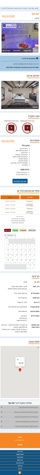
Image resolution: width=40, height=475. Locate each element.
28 (12, 260)
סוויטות (35, 107)
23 (34, 260)
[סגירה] (17, 359)
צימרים (25, 8)
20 (16, 255)
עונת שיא (10, 197)
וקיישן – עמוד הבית (33, 8)
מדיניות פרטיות (20, 463)
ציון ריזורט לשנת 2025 (27, 121)
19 (21, 255)
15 (8, 250)
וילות (20, 437)
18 (25, 255)
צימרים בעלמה (19, 366)
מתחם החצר (16, 50)
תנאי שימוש (20, 460)
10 (29, 250)
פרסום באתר (20, 457)
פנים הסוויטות (27, 50)
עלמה (37, 18)
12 (21, 250)
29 (8, 260)
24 (29, 260)
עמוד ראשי (20, 451)
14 (12, 250)
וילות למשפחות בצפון (20, 440)
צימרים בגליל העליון (8, 8)
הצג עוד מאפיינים (20, 181)
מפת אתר (20, 466)
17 (29, 255)
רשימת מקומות (20, 454)
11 (25, 250)
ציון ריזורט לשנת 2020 (11, 121)
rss (19, 472)
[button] (20, 370)
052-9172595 (8, 15)
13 (16, 250)
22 (8, 255)
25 (25, 260)
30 (34, 265)
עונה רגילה (29, 197)
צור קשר (20, 469)
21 (12, 255)
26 (21, 260)
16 (34, 255)
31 (29, 265)
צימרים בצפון (18, 8)
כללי (35, 50)
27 (16, 260)
